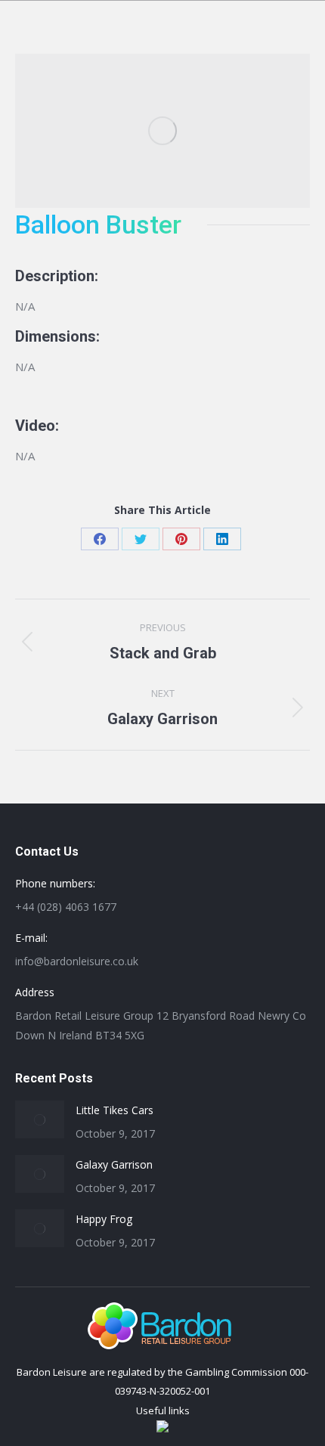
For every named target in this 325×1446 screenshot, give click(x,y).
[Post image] (39, 1119)
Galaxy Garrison (114, 1164)
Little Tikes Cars (114, 1110)
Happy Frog (104, 1219)
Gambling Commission (236, 1372)
